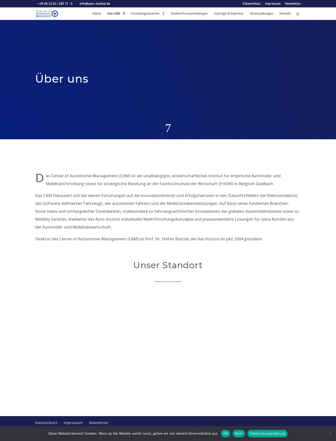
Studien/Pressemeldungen (189, 14)
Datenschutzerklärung (267, 433)
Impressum (273, 4)
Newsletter (293, 4)
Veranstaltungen (261, 14)
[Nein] (329, 433)
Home (97, 14)
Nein (239, 433)
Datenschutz (252, 4)
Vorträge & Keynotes (229, 14)
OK (225, 433)
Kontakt (285, 14)
